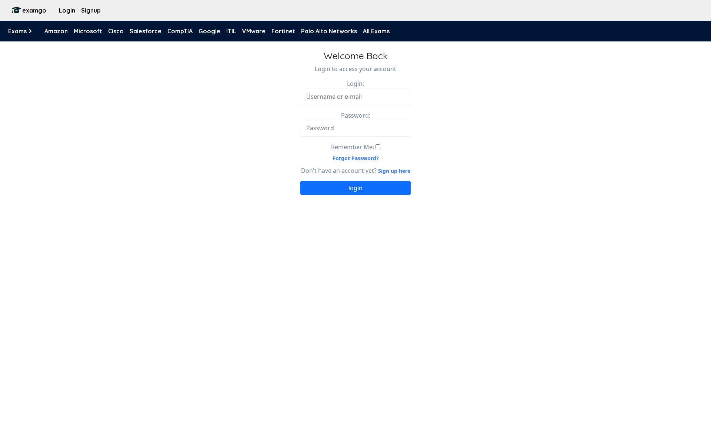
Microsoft (88, 31)
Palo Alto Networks (329, 31)
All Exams (376, 31)
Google (209, 31)
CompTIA (180, 31)
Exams (18, 31)
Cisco (116, 31)
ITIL (231, 31)
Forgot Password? (356, 158)
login (355, 188)
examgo (34, 10)
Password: (355, 115)
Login (67, 10)
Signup (91, 10)
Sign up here (394, 170)
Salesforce (145, 31)
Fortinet (283, 31)
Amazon (56, 31)
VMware (254, 31)
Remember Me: (352, 147)
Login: (355, 84)
